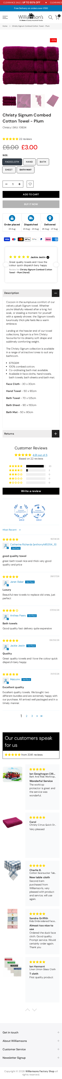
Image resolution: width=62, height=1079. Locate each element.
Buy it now (31, 204)
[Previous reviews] (5, 264)
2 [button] (26, 716)
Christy (7, 127)
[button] (11, 139)
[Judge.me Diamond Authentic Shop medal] (21, 511)
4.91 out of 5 (40, 455)
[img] (10, 539)
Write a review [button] (31, 491)
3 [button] (32, 716)
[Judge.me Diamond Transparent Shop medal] (38, 511)
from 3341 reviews (32, 754)
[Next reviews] (56, 264)
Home (5, 26)
